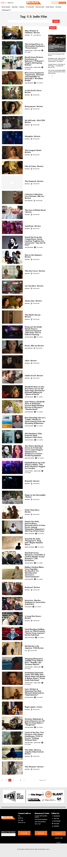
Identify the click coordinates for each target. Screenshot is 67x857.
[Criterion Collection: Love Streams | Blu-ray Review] (12, 197)
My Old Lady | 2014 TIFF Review (35, 121)
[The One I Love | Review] (12, 272)
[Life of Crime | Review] (12, 167)
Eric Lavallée (28, 52)
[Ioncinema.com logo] (8, 817)
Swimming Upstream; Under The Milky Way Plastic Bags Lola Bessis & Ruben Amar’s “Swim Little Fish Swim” (35, 676)
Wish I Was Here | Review (32, 511)
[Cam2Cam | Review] (12, 227)
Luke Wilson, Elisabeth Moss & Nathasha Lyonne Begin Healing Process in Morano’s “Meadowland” (35, 405)
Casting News (29, 83)
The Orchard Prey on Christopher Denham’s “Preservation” (35, 46)
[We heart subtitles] (34, 2)
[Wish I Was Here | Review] (12, 512)
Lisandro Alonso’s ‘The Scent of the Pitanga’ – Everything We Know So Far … (56, 66)
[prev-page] (2, 780)
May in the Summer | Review (33, 256)
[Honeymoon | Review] (12, 107)
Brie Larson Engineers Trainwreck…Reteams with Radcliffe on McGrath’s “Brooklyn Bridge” (34, 76)
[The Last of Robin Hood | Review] (12, 212)
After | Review (31, 360)
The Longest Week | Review (33, 151)
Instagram (57, 821)
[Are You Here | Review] (12, 287)
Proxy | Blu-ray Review (34, 345)
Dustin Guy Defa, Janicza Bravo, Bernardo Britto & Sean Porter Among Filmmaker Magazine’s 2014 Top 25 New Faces (35, 526)
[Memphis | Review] (12, 137)
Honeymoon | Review (34, 106)
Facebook (57, 816)
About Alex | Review (33, 301)
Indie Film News (29, 458)
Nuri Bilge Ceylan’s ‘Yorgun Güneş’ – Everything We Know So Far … (56, 46)
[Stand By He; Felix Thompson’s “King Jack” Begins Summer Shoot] (12, 543)
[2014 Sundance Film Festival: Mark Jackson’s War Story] (12, 436)
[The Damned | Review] (12, 182)
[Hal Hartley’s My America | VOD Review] (12, 648)
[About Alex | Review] (12, 302)
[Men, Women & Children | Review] (12, 33)
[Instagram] (52, 821)
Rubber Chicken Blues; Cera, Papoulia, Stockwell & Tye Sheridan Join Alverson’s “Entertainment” (34, 572)
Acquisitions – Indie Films (32, 50)
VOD (26, 650)
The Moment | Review (34, 766)
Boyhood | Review (32, 587)
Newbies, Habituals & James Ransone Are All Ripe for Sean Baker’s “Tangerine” (34, 722)
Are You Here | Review (34, 286)
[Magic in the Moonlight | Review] (12, 497)
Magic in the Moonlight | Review (35, 496)
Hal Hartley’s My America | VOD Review (34, 647)
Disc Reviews (29, 200)
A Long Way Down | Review (33, 617)
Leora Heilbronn (37, 35)
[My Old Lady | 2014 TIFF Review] (12, 122)
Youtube (56, 823)
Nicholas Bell (36, 94)
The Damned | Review (34, 181)
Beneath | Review (32, 481)
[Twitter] (52, 819)
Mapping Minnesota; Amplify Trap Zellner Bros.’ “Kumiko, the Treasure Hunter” (34, 661)
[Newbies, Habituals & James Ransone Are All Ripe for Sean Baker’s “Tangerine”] (12, 723)
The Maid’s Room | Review (33, 316)
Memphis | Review (32, 136)
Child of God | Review (34, 375)
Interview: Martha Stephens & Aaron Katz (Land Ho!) (35, 602)
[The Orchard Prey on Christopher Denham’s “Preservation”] (12, 47)
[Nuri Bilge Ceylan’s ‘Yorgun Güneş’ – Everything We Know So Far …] (57, 40)
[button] (11, 2)
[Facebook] (52, 816)
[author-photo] (32, 35)
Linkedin (56, 826)
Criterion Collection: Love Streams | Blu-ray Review (34, 196)
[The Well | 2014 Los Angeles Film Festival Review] (12, 753)
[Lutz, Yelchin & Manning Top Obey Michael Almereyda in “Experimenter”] (12, 693)
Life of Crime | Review (34, 166)
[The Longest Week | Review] (12, 152)
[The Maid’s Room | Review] (12, 317)
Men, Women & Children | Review (32, 31)
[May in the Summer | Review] (12, 257)
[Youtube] (52, 824)
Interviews (28, 606)
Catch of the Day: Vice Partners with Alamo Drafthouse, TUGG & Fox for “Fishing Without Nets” (34, 736)
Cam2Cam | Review (33, 226)
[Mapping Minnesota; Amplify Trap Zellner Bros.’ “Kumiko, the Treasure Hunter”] (12, 663)
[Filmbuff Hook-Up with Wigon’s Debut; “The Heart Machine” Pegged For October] (12, 467)
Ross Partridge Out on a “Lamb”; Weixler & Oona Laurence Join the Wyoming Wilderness (35, 420)
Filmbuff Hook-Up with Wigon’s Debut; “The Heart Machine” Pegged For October (35, 465)
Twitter (56, 818)
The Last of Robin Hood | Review (35, 211)
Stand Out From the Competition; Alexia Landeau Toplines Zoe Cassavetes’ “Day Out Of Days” (35, 241)
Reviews (27, 35)
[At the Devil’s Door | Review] (12, 92)
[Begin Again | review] (12, 708)
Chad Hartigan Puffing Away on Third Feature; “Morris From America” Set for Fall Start (35, 632)
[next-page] (24, 780)
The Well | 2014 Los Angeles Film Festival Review (34, 752)
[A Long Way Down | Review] (12, 618)
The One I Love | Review (35, 271)
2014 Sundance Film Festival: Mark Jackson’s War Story (33, 435)
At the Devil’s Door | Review (33, 91)
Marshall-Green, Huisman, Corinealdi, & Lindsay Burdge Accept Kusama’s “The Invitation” (35, 557)
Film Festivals (29, 440)
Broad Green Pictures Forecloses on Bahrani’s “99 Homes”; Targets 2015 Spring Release (34, 61)
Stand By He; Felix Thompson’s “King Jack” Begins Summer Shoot (34, 542)
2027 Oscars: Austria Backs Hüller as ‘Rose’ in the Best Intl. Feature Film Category (57, 72)
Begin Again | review (33, 707)
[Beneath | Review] (12, 482)
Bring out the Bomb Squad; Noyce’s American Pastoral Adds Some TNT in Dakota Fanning (33, 331)
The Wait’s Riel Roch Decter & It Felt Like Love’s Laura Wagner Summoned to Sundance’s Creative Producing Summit (34, 451)
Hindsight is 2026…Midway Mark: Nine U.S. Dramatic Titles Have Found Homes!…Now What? (56, 60)
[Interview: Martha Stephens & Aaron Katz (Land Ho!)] (12, 603)
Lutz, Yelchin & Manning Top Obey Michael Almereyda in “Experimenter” (34, 692)
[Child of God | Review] (12, 377)
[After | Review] (12, 362)
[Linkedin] (52, 826)
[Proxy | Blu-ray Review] (12, 347)
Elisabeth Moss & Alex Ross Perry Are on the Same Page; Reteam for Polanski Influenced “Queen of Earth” (35, 390)
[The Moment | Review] (12, 768)
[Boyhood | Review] (12, 588)
